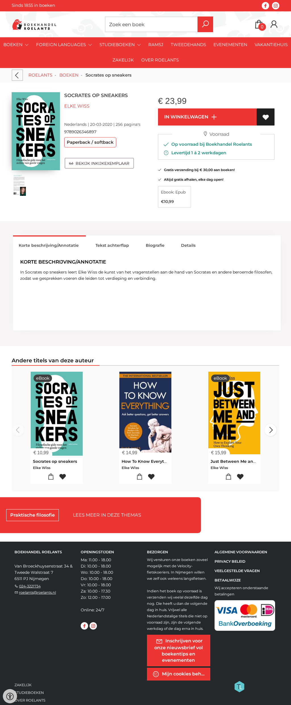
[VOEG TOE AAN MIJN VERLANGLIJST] (266, 117)
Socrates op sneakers (55, 461)
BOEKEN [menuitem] (13, 44)
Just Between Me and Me (237, 461)
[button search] (205, 24)
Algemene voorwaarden (241, 552)
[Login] (274, 24)
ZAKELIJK (123, 60)
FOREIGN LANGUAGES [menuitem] (61, 44)
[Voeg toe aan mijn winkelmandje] (50, 477)
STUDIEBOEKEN (29, 692)
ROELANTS (40, 75)
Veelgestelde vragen (237, 571)
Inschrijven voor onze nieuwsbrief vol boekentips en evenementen (178, 650)
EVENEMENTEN (230, 44)
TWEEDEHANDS (188, 44)
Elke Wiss (77, 106)
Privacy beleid (230, 561)
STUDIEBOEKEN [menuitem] (117, 44)
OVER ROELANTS (160, 60)
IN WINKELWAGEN (185, 117)
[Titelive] (239, 685)
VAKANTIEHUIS (271, 44)
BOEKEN (68, 75)
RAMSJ (155, 44)
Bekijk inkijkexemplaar (101, 163)
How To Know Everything (148, 461)
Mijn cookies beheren (185, 673)
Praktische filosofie (32, 515)
